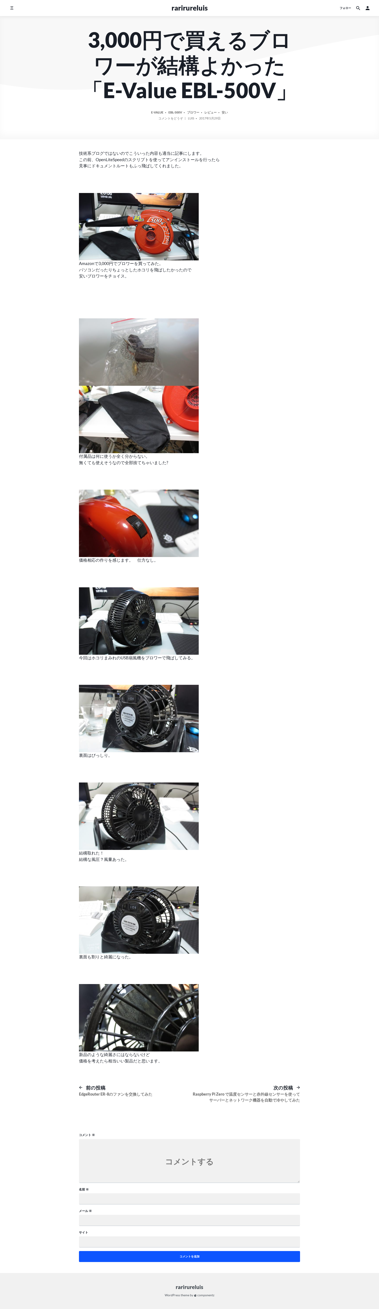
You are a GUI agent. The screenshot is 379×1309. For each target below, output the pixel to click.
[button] (367, 8)
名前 (84, 1189)
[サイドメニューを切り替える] (12, 8)
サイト (83, 1232)
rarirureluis (190, 8)
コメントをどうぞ (170, 119)
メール (85, 1211)
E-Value (157, 112)
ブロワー (193, 112)
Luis (191, 118)
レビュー (210, 112)
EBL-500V (175, 112)
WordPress (172, 1295)
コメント (87, 1135)
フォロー (345, 8)
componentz (205, 1295)
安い (225, 112)
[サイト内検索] (358, 8)
